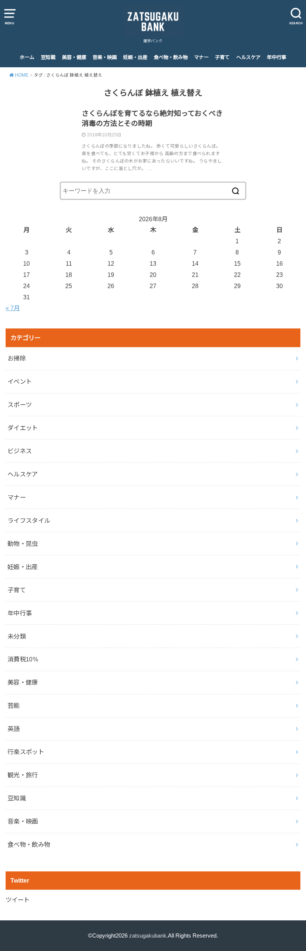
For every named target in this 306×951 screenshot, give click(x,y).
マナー (201, 57)
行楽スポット (25, 751)
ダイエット (22, 427)
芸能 (13, 705)
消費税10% (22, 659)
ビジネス (19, 451)
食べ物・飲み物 (171, 57)
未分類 (16, 636)
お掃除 (16, 358)
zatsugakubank (147, 936)
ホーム (27, 57)
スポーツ (19, 404)
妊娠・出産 (135, 57)
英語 (13, 728)
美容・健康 (74, 57)
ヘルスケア (248, 57)
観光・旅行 (22, 775)
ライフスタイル (28, 520)
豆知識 (48, 57)
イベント (19, 381)
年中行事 (276, 57)
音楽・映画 (105, 57)
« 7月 (13, 308)
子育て (222, 57)
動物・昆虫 (22, 543)
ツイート (17, 899)
